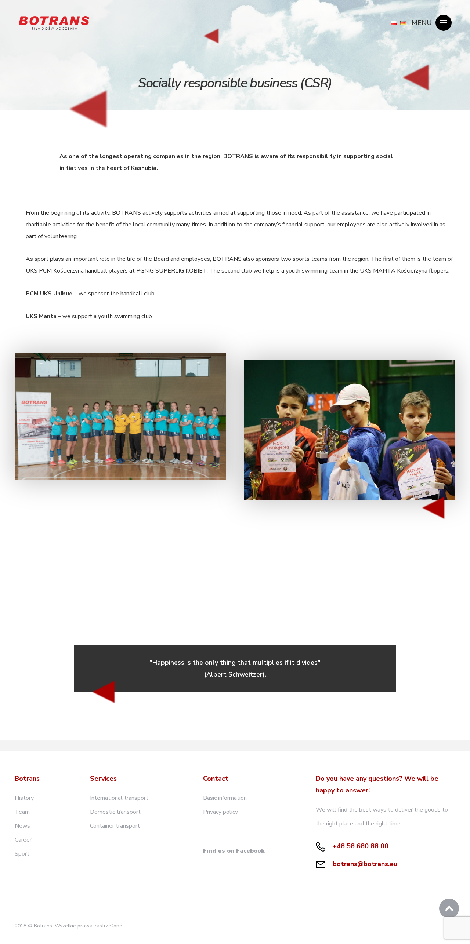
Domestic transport (115, 812)
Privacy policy (220, 812)
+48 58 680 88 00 (359, 846)
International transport (119, 798)
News (22, 826)
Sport (22, 854)
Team (22, 812)
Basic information (225, 798)
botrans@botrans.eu (364, 864)
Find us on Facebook (233, 851)
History (24, 798)
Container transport (115, 826)
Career (23, 840)
